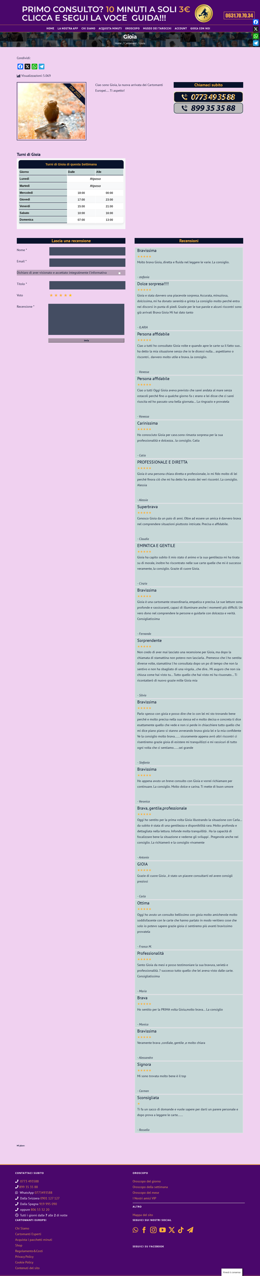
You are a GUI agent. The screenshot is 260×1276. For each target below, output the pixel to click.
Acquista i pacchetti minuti (33, 1240)
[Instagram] (153, 1230)
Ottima (143, 903)
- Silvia (141, 695)
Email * (22, 261)
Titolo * (22, 284)
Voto (20, 295)
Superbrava (147, 506)
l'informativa (98, 273)
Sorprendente (149, 640)
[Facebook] (144, 1230)
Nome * (22, 250)
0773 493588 (29, 1181)
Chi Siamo (22, 1228)
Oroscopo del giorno (147, 1181)
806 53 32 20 (40, 1210)
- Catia (141, 455)
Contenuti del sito (27, 1268)
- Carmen (143, 1091)
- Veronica (143, 801)
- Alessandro (145, 1058)
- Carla (141, 896)
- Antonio (143, 857)
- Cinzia (142, 583)
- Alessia (142, 500)
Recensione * (25, 306)
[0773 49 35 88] (208, 93)
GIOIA (142, 864)
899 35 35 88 (28, 1187)
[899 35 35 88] (208, 104)
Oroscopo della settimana (150, 1187)
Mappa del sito (143, 1215)
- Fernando (144, 634)
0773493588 (43, 1193)
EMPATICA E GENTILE (156, 545)
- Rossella (143, 1130)
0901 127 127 (50, 1198)
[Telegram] (190, 1230)
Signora (144, 1064)
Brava (142, 998)
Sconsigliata (148, 1097)
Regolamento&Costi (29, 1251)
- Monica (142, 1024)
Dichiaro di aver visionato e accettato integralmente (62, 273)
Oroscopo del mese (146, 1193)
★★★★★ (144, 256)
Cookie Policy (24, 1262)
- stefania (143, 277)
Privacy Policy (24, 1257)
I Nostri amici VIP (144, 1198)
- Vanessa (143, 372)
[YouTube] (162, 1230)
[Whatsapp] (135, 1230)
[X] (255, 29)
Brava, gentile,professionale (162, 808)
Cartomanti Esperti (28, 1234)
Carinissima (147, 423)
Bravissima (147, 250)
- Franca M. (144, 946)
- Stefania (143, 762)
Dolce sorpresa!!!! (153, 283)
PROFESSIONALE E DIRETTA (162, 462)
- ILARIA (142, 327)
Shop (18, 1245)
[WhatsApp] (255, 36)
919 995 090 (48, 1204)
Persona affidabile (153, 334)
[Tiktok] (181, 1230)
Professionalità (150, 953)
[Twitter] (172, 1230)
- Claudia (143, 539)
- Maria (142, 991)
